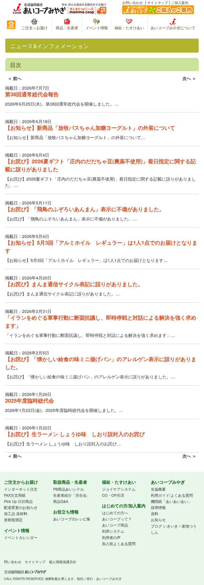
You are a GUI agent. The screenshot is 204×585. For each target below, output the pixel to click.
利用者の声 (111, 537)
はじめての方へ (115, 512)
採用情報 (158, 507)
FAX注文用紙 (15, 495)
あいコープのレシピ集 (71, 518)
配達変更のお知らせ (20, 507)
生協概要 (158, 489)
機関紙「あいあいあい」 (171, 501)
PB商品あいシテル (68, 489)
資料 (154, 513)
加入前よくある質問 (118, 543)
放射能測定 (13, 519)
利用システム (113, 531)
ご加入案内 (179, 2)
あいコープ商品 (115, 525)
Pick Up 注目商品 (18, 501)
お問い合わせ (132, 2)
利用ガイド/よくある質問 (172, 495)
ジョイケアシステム (118, 489)
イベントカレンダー (20, 537)
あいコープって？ (117, 518)
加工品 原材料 (15, 513)
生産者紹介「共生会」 (71, 495)
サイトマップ (157, 2)
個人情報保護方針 (62, 561)
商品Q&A (60, 501)
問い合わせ (12, 561)
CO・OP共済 (113, 495)
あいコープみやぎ (109, 578)
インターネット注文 (20, 489)
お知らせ (158, 519)
